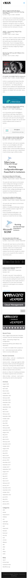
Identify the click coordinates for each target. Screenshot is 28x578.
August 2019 (6, 432)
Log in (4, 560)
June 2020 (5, 421)
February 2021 (6, 414)
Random (18, 14)
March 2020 (6, 425)
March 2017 (6, 481)
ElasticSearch (19, 109)
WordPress (14, 576)
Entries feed (6, 562)
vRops (17, 34)
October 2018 (6, 446)
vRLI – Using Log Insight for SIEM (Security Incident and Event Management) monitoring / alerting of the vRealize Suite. (13, 363)
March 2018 (6, 455)
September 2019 (7, 430)
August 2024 (6, 386)
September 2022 (7, 407)
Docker (17, 178)
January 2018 (6, 460)
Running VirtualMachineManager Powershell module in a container (12, 198)
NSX (4, 526)
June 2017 (5, 474)
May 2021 (5, 409)
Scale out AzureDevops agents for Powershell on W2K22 (12, 268)
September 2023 (7, 395)
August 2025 (6, 384)
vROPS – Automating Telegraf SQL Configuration (12, 32)
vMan (5, 14)
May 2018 (5, 453)
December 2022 (7, 400)
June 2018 (5, 451)
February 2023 (6, 398)
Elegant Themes (14, 574)
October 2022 (6, 404)
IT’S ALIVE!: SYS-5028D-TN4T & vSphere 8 (14, 76)
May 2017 (5, 476)
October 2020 (6, 418)
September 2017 (7, 469)
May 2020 (5, 423)
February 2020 (6, 428)
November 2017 (7, 464)
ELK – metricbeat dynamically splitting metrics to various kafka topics (13, 107)
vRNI (4, 547)
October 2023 (6, 393)
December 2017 (7, 462)
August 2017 (6, 471)
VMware (22, 78)
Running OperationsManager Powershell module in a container (12, 238)
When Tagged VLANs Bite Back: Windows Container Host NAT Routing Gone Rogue (13, 12)
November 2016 (7, 490)
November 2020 (7, 416)
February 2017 (6, 483)
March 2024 (6, 391)
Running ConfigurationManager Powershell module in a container (12, 176)
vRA (4, 544)
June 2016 (5, 497)
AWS (4, 510)
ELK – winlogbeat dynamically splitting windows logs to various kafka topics (13, 137)
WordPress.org (6, 567)
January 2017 (6, 485)
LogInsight (5, 521)
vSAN (4, 553)
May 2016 (5, 499)
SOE (8, 272)
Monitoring (5, 524)
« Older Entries (6, 291)
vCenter (18, 78)
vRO (4, 549)
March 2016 (6, 501)
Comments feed (7, 564)
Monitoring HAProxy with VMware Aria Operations (13, 53)
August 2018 (6, 448)
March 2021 (6, 411)
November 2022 (7, 402)
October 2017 (6, 467)
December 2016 (7, 487)
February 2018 (6, 457)
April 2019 (5, 437)
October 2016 (6, 492)
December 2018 (7, 444)
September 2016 (7, 494)
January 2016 (6, 504)
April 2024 (5, 388)
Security (5, 535)
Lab (3, 519)
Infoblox (5, 517)
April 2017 (5, 478)
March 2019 (6, 439)
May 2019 (5, 434)
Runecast (5, 533)
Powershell (22, 178)
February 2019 (6, 441)
